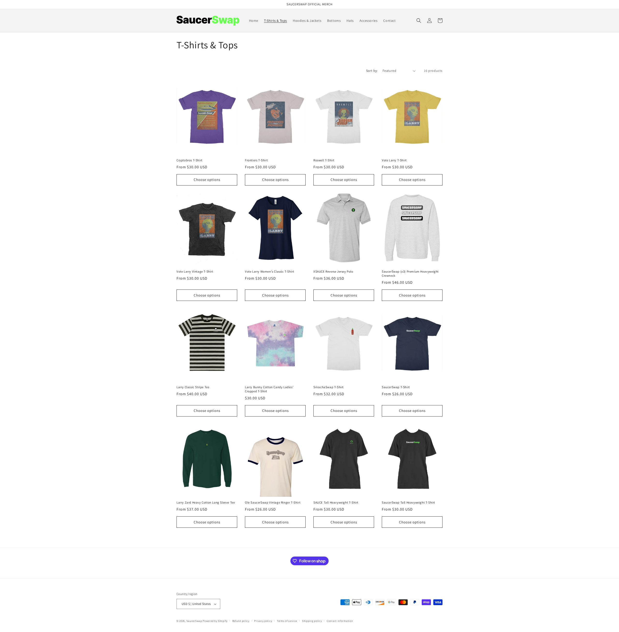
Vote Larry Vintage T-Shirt (195, 272)
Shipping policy (312, 621)
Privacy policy (263, 621)
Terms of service (287, 621)
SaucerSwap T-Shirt (396, 387)
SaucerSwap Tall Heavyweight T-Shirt (408, 503)
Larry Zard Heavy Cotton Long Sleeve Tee (206, 503)
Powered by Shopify (215, 621)
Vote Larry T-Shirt (394, 160)
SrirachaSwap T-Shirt (328, 387)
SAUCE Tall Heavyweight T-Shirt (335, 503)
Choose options (207, 179)
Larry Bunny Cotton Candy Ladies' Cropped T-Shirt (269, 389)
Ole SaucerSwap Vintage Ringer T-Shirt (272, 503)
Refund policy (241, 621)
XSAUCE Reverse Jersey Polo (333, 272)
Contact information (340, 621)
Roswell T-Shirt (323, 160)
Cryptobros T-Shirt (189, 160)
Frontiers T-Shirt (256, 160)
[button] (418, 20)
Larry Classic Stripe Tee (193, 387)
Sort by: (372, 70)
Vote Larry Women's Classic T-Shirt (269, 272)
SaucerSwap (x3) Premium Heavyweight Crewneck (410, 274)
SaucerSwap (194, 621)
